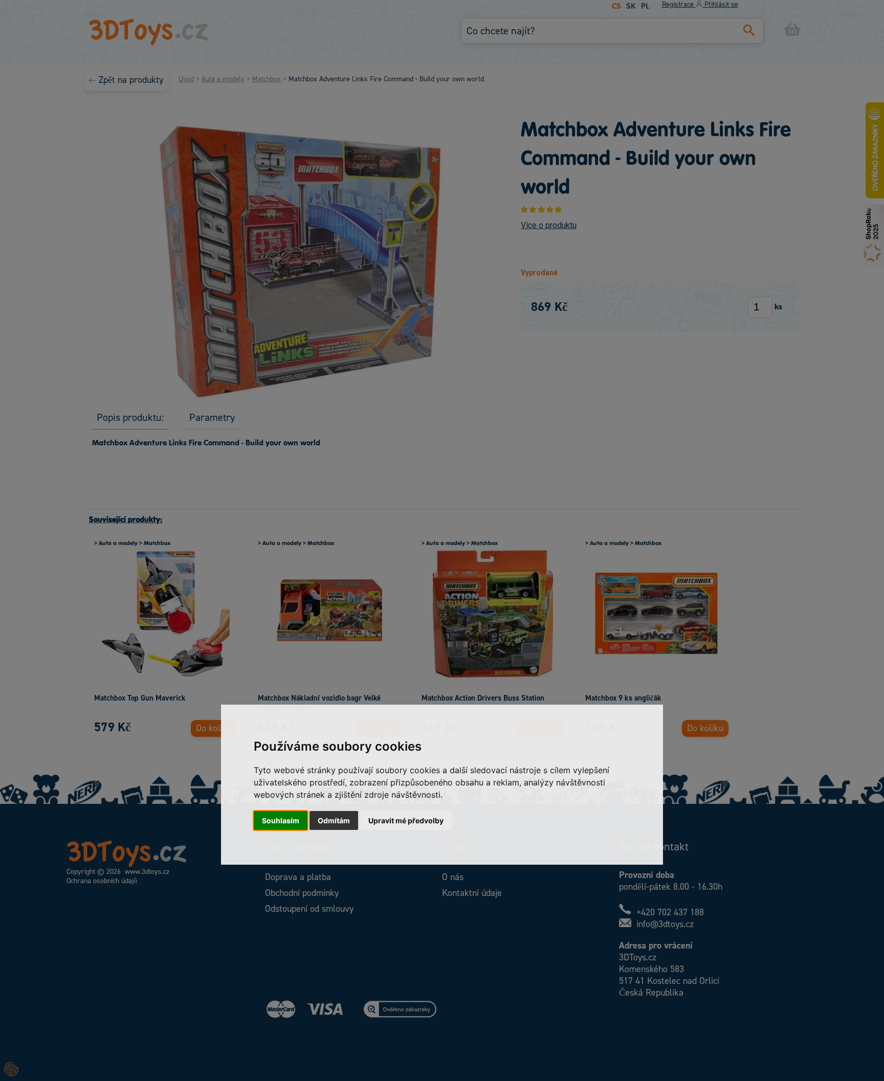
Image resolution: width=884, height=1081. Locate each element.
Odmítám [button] (334, 820)
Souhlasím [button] (280, 820)
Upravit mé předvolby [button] (406, 820)
